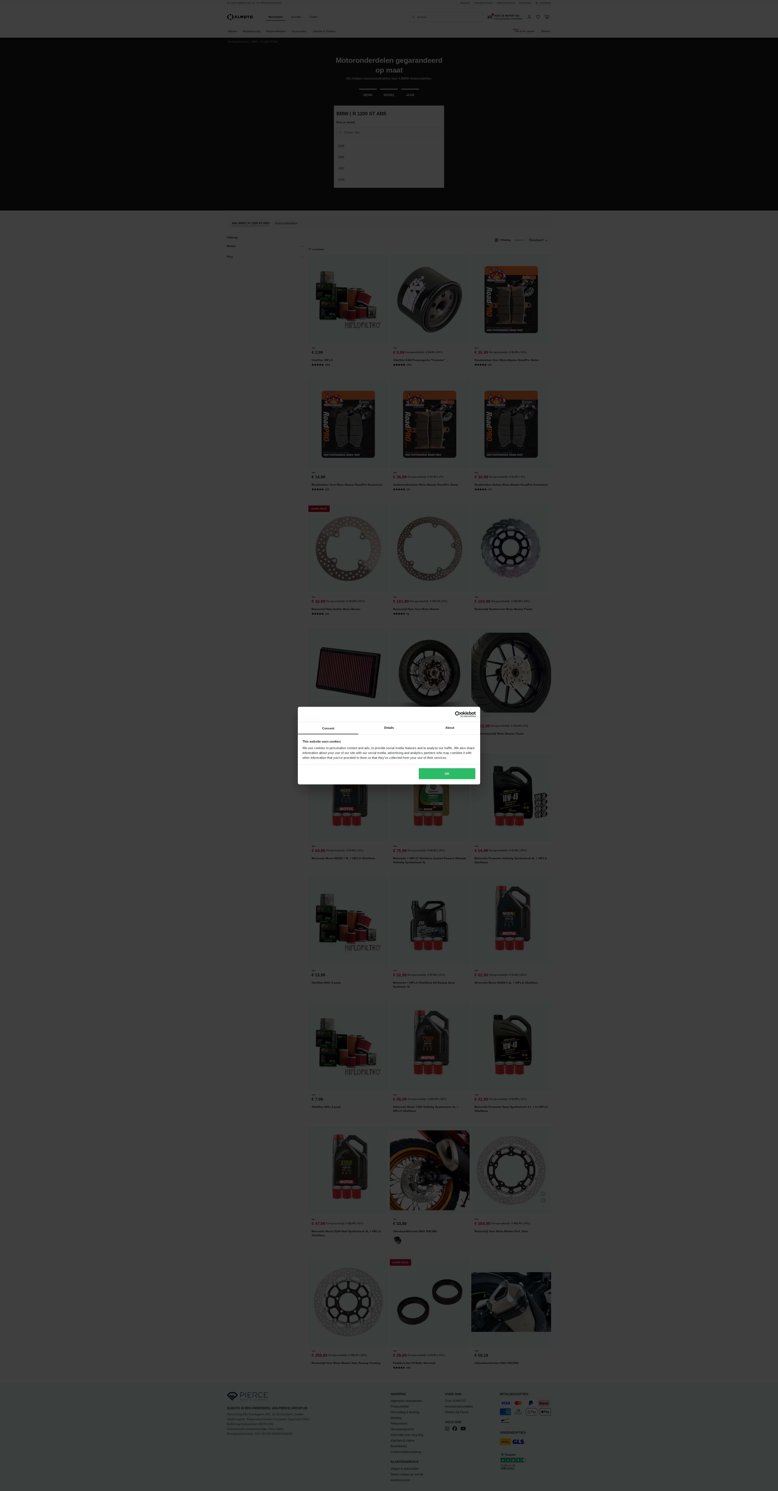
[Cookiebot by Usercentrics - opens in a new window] (458, 714)
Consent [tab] (328, 728)
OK (447, 773)
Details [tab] (389, 727)
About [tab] (449, 727)
